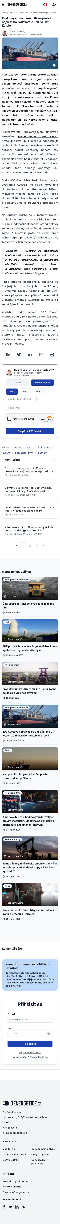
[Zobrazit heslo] (49, 1033)
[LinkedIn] (18, 1207)
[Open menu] (3, 4)
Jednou (17, 382)
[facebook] (8, 354)
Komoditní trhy (24, 453)
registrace (12, 982)
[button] (16, 545)
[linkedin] (30, 354)
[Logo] (17, 4)
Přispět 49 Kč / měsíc (30, 431)
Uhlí (10, 13)
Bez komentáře (35, 34)
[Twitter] (12, 1207)
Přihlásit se (30, 1043)
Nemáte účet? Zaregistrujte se (30, 1057)
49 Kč (12, 391)
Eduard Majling (17, 31)
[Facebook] (6, 1207)
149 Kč (38, 391)
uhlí (29, 447)
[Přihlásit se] (54, 4)
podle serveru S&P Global (38, 136)
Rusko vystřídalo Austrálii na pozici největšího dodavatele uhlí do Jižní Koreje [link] (36, 13)
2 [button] (30, 545)
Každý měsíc (42, 382)
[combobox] (30, 460)
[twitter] (19, 354)
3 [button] (37, 545)
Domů (4, 13)
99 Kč (25, 391)
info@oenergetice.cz (15, 1132)
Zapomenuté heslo (30, 1052)
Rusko (18, 447)
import (6, 453)
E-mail (11, 1014)
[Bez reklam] (45, 4)
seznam (42, 453)
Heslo (11, 1028)
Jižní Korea (43, 447)
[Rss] (25, 1207)
